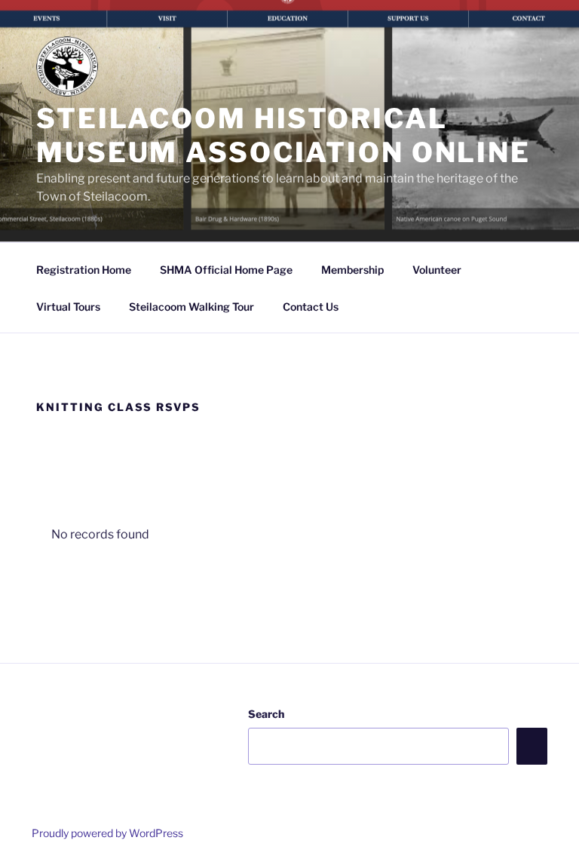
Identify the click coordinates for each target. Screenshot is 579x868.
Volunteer (436, 269)
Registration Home (83, 269)
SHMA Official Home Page (226, 269)
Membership (352, 269)
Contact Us (311, 306)
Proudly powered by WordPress (107, 833)
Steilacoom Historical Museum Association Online (283, 135)
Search (266, 713)
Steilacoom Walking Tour (191, 306)
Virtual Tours (68, 306)
